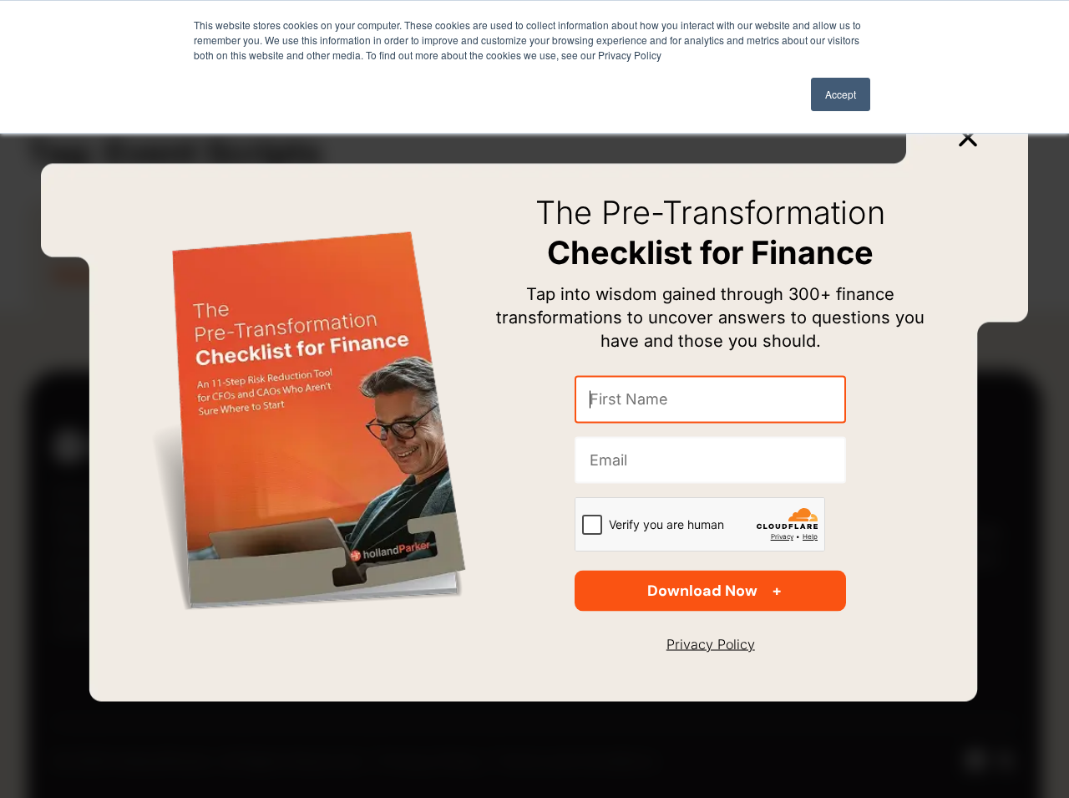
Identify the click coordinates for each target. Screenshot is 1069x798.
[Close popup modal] (968, 137)
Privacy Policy (710, 644)
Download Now (702, 591)
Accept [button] (840, 94)
